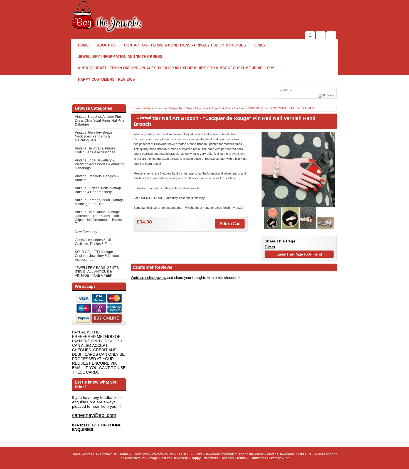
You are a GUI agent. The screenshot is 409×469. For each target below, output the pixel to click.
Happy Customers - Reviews (106, 79)
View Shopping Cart (321, 35)
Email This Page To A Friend (299, 254)
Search (331, 35)
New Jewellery (86, 232)
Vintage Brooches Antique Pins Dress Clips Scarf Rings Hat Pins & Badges (99, 120)
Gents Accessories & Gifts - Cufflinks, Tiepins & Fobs (95, 242)
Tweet (270, 247)
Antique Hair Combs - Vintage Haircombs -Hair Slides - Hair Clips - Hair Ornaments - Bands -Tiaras (99, 218)
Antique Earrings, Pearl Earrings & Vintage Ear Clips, (99, 202)
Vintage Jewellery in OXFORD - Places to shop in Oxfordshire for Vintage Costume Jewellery (176, 68)
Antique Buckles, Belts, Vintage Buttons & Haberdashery (98, 190)
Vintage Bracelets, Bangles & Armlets (97, 178)
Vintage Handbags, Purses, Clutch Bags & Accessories (95, 150)
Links (259, 45)
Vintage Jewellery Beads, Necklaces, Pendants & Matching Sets (94, 136)
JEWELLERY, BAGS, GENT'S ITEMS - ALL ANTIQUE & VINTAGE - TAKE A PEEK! (97, 272)
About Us (106, 45)
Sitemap (275, 458)
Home (83, 45)
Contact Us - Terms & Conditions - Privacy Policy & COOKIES (185, 45)
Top (287, 458)
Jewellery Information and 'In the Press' (120, 57)
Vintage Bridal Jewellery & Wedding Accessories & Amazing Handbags (99, 164)
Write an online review (149, 278)
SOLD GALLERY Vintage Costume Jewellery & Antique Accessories (97, 256)
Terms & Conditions (251, 458)
